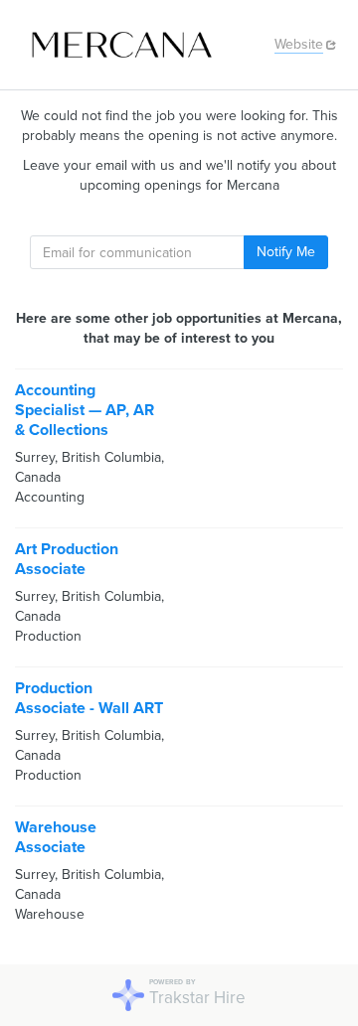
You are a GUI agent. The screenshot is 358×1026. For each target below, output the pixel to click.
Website (298, 44)
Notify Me (286, 251)
